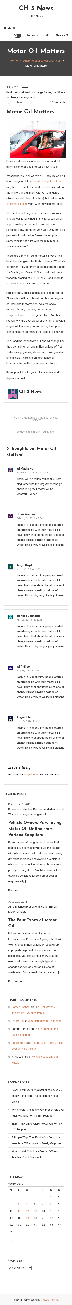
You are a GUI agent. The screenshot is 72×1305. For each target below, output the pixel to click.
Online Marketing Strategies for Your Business (37, 419)
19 (27, 1218)
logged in (29, 774)
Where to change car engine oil (27, 814)
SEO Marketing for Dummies (44, 1020)
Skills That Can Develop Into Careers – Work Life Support (37, 1126)
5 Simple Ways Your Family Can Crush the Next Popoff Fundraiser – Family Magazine (36, 1140)
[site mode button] (17, 36)
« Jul (10, 1241)
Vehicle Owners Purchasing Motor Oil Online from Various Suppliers (35, 829)
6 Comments (58, 102)
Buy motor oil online (20, 809)
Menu (11, 27)
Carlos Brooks (20, 1042)
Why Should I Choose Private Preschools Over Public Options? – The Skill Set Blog (38, 1112)
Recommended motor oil (48, 809)
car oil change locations (46, 181)
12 (27, 1211)
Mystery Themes (49, 1299)
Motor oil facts (17, 911)
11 (19, 1211)
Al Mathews (25, 468)
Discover (13, 890)
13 (35, 1211)
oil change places (17, 203)
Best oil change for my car (41, 92)
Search (60, 35)
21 (43, 1218)
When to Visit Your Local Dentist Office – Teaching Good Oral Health (35, 1154)
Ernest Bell (18, 1020)
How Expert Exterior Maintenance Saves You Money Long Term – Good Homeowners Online (37, 1095)
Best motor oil (15, 92)
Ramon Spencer (21, 1007)
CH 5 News (36, 8)
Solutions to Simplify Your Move (35, 431)
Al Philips (23, 666)
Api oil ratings (16, 906)
